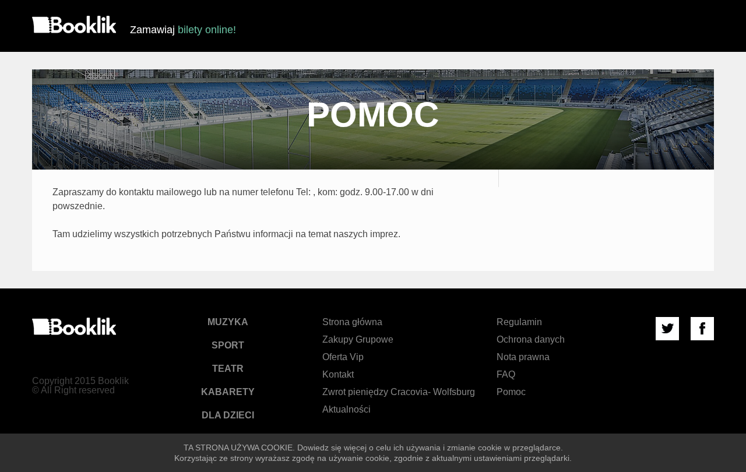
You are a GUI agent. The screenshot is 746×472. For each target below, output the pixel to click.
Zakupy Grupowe (357, 339)
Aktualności (346, 409)
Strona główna (352, 322)
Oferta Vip (343, 357)
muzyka (227, 322)
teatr (228, 369)
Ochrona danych (531, 339)
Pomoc (511, 392)
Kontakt (338, 374)
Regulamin (519, 322)
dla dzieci (228, 415)
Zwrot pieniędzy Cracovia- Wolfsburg (398, 392)
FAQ (506, 374)
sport (228, 345)
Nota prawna (523, 357)
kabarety (228, 392)
